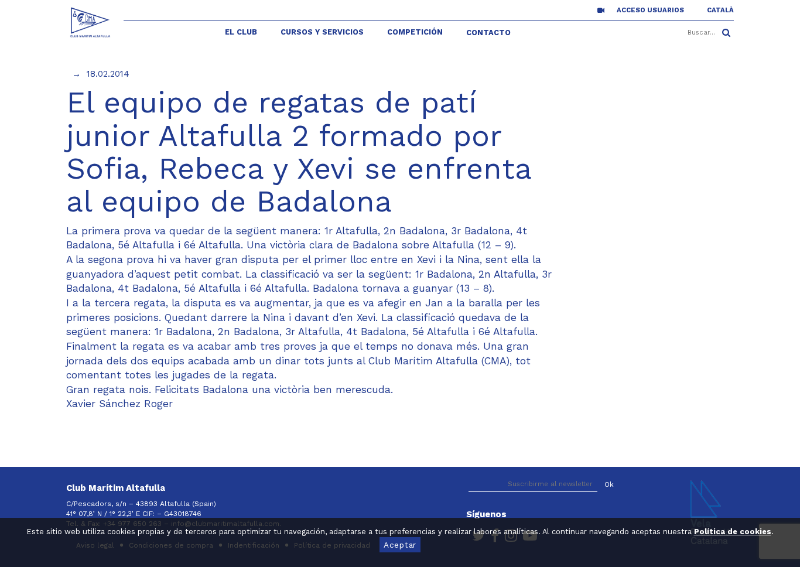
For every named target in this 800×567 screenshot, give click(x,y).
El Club (241, 32)
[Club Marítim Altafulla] (90, 22)
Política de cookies (732, 531)
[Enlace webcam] (600, 10)
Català (720, 10)
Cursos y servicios (322, 32)
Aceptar (400, 544)
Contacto (488, 32)
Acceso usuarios (650, 10)
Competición (415, 32)
